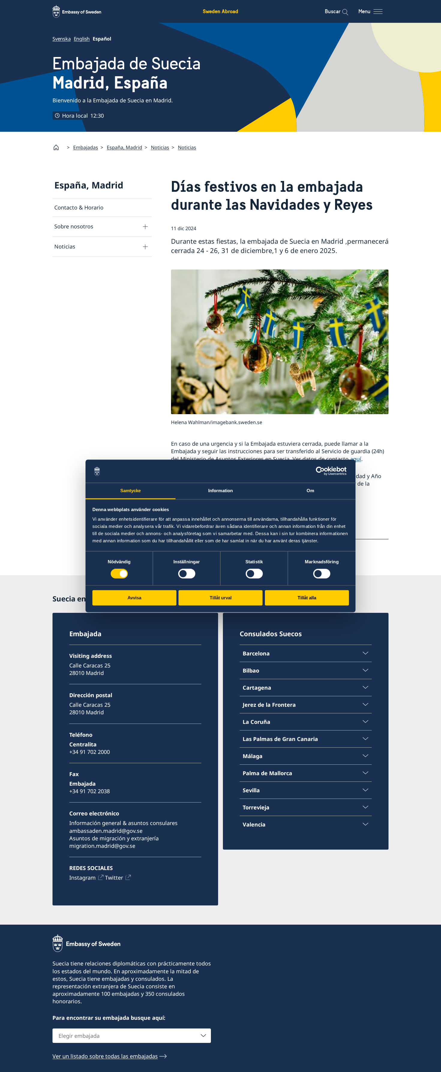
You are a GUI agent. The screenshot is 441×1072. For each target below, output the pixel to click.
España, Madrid (124, 147)
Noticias (160, 147)
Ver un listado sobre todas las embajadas (105, 1056)
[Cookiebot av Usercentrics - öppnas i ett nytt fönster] (322, 471)
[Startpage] (58, 147)
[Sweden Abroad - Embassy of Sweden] (82, 11)
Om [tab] (310, 490)
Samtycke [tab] (130, 490)
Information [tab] (220, 490)
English (82, 38)
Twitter (114, 877)
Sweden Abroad (220, 11)
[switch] (186, 574)
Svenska (61, 38)
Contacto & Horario (79, 207)
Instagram (82, 877)
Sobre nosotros (73, 226)
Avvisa (134, 597)
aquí (355, 458)
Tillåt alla (307, 597)
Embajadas (85, 147)
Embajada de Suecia (126, 73)
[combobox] (131, 1035)
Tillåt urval (221, 597)
